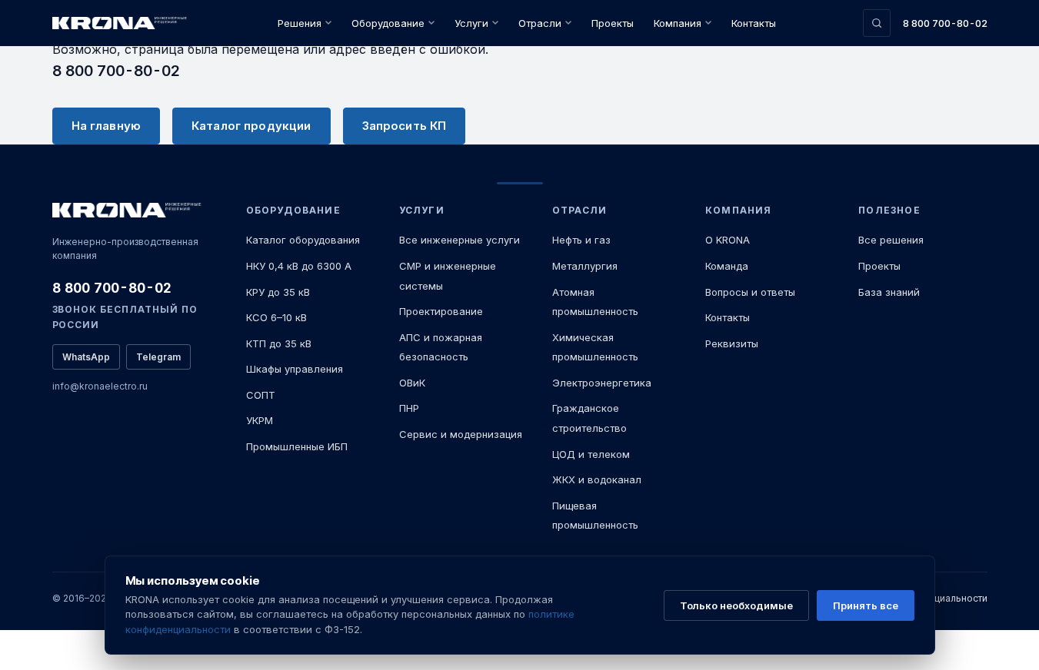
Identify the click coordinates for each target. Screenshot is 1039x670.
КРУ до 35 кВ (278, 292)
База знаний (889, 292)
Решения (299, 23)
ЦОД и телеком (591, 454)
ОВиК (412, 382)
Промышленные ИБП (297, 446)
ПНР (409, 408)
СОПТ (260, 395)
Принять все (865, 605)
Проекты (612, 23)
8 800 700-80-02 (945, 23)
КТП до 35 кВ (278, 343)
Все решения (891, 240)
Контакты (753, 23)
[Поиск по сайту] (877, 23)
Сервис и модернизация (460, 434)
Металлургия (585, 266)
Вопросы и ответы (750, 292)
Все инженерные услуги (459, 240)
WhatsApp (86, 357)
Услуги (471, 23)
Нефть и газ (581, 240)
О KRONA (727, 240)
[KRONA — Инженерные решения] (121, 23)
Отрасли (539, 23)
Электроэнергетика (601, 382)
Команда (726, 266)
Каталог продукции (251, 125)
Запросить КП (404, 125)
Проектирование (441, 311)
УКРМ (259, 420)
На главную (107, 125)
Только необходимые (736, 605)
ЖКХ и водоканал (596, 479)
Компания (677, 23)
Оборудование (388, 23)
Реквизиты (731, 343)
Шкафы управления (294, 369)
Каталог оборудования (303, 240)
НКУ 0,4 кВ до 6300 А (298, 266)
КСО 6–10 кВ (276, 317)
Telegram (158, 357)
